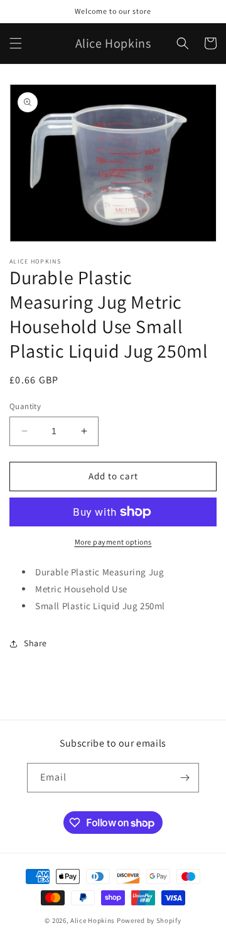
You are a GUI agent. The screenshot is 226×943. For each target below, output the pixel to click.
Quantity (25, 406)
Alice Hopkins (92, 920)
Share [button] (35, 643)
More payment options (113, 541)
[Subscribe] (184, 777)
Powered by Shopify (149, 920)
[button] (16, 43)
